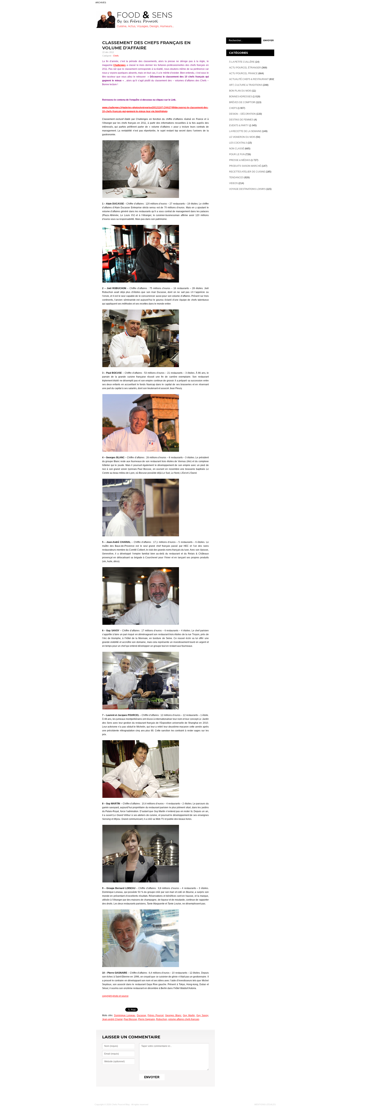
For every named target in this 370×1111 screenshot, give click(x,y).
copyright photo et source (115, 996)
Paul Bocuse (130, 1019)
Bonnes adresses (240, 96)
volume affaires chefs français (183, 1019)
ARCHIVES (100, 2)
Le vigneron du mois (242, 137)
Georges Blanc (173, 1015)
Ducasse (141, 1015)
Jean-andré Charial (112, 1019)
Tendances (236, 177)
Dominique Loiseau (124, 1015)
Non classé (236, 148)
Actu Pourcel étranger (245, 67)
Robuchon (161, 1019)
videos (233, 183)
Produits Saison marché (245, 166)
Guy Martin (189, 1015)
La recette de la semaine (245, 131)
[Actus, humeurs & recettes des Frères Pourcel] (134, 27)
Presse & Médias (239, 160)
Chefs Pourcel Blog (121, 1104)
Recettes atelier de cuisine (247, 171)
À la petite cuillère (242, 62)
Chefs (116, 56)
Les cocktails (238, 142)
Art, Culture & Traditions (245, 85)
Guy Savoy (202, 1015)
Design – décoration (242, 114)
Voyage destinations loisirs (247, 189)
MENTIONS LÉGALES (265, 1104)
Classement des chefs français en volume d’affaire (146, 45)
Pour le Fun (237, 154)
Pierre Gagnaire (146, 1019)
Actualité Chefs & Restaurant (249, 79)
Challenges (119, 65)
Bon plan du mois (240, 90)
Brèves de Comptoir (242, 102)
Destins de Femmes (241, 119)
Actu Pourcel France (243, 73)
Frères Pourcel (156, 1015)
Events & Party (239, 125)
